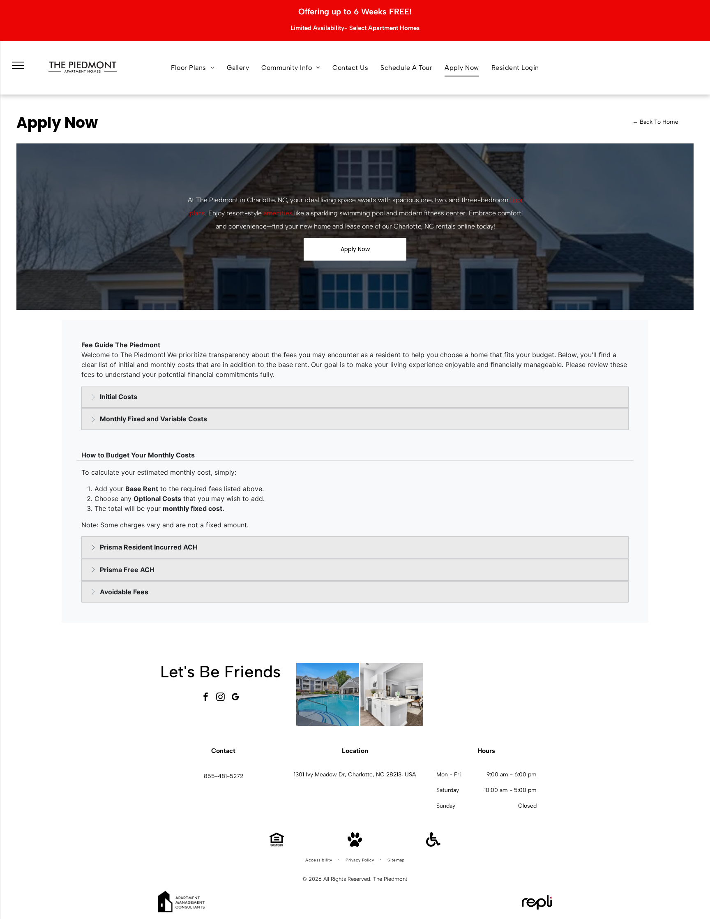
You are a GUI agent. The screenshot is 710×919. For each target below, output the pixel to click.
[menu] (18, 65)
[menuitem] (193, 67)
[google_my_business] (235, 698)
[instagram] (220, 698)
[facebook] (205, 698)
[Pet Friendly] (355, 844)
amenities (278, 213)
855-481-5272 (223, 776)
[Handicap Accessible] (433, 844)
